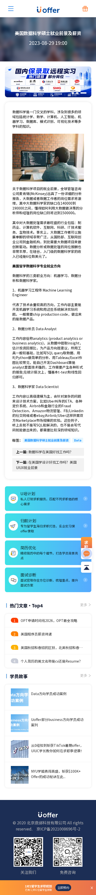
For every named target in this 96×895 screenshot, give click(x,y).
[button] (72, 93)
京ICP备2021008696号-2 (58, 829)
